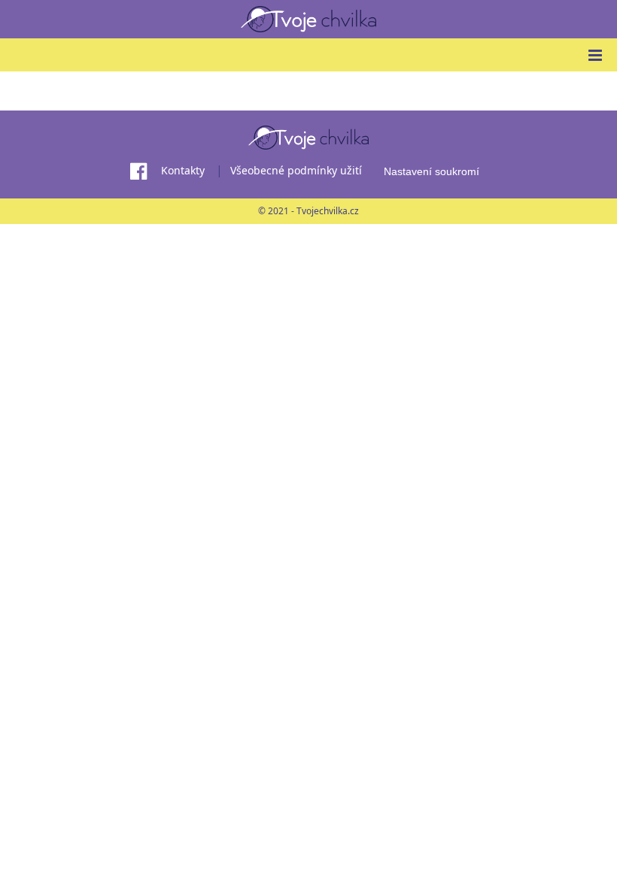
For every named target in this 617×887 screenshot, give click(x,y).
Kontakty (183, 170)
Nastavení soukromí (431, 171)
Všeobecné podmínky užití (296, 170)
